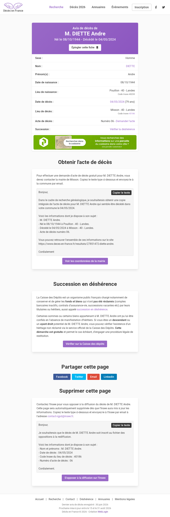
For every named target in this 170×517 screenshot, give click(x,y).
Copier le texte (121, 192)
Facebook (62, 376)
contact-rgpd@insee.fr (60, 416)
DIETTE (130, 66)
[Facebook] (156, 7)
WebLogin (103, 511)
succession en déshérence (92, 309)
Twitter (79, 376)
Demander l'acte (125, 121)
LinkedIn (109, 376)
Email (93, 376)
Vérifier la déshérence (122, 129)
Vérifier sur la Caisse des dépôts (85, 343)
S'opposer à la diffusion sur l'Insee (85, 477)
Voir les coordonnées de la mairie (85, 261)
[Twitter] (163, 7)
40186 (132, 113)
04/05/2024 (117, 101)
